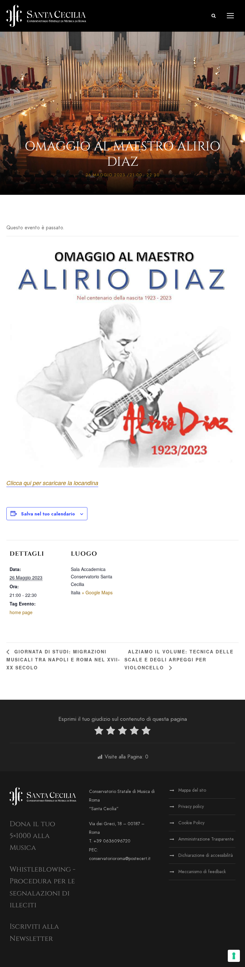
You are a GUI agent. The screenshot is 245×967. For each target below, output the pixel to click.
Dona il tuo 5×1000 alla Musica (32, 836)
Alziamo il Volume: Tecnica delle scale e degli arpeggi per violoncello (179, 659)
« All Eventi (122, 131)
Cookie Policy (191, 823)
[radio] (98, 732)
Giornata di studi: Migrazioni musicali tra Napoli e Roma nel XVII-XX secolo (63, 659)
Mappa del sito (192, 790)
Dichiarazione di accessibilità (205, 855)
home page (21, 612)
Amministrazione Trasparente (206, 839)
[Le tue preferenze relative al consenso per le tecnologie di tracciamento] (234, 956)
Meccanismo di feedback (202, 872)
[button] (214, 15)
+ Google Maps (97, 592)
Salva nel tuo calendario (48, 514)
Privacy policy (191, 806)
